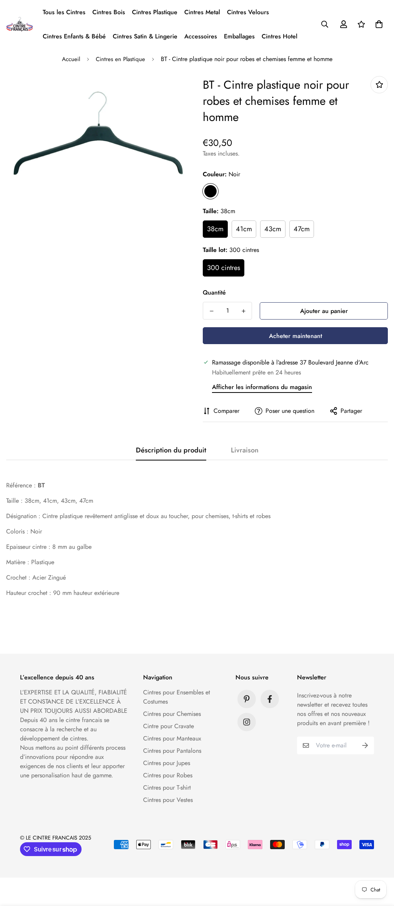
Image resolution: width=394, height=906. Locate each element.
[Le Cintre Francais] (19, 24)
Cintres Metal (202, 12)
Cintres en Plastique (120, 59)
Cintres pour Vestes (168, 799)
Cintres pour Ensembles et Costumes (176, 697)
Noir (210, 191)
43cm (272, 229)
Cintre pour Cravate (168, 726)
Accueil (71, 59)
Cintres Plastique (154, 12)
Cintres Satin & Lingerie (145, 36)
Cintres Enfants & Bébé (74, 36)
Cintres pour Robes (167, 775)
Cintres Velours (248, 12)
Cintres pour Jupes (166, 763)
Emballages (239, 36)
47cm (302, 229)
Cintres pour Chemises (172, 713)
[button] (377, 24)
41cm (244, 229)
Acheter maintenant (295, 335)
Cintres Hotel (279, 36)
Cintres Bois (108, 12)
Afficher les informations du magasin (262, 387)
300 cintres (223, 268)
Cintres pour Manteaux (172, 738)
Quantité (214, 292)
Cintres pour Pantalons (172, 750)
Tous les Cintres (64, 12)
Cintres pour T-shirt (167, 787)
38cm (215, 229)
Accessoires (200, 36)
